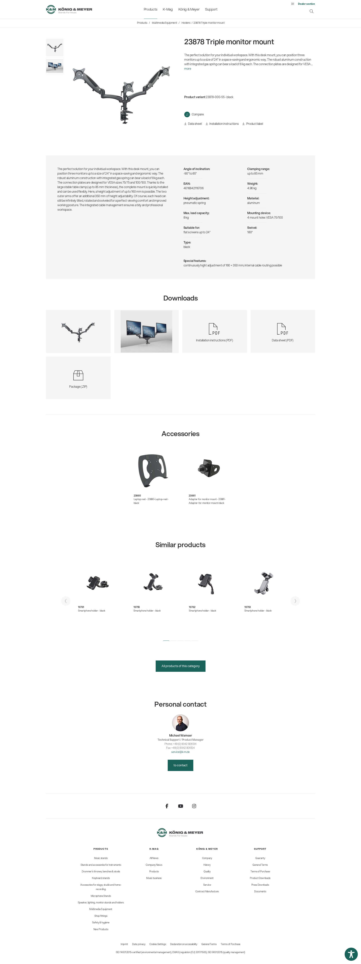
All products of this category (181, 666)
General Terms (209, 944)
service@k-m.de (180, 752)
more (187, 68)
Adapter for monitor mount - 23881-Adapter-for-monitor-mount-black (207, 501)
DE (292, 3)
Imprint (124, 944)
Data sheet (195, 123)
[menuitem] (150, 9)
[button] (166, 640)
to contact (180, 765)
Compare (198, 114)
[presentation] (66, 601)
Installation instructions (224, 123)
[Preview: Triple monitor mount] (54, 66)
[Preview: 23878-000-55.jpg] (54, 47)
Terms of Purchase (230, 944)
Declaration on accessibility (183, 944)
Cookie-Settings (157, 944)
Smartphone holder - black (91, 610)
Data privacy (138, 944)
